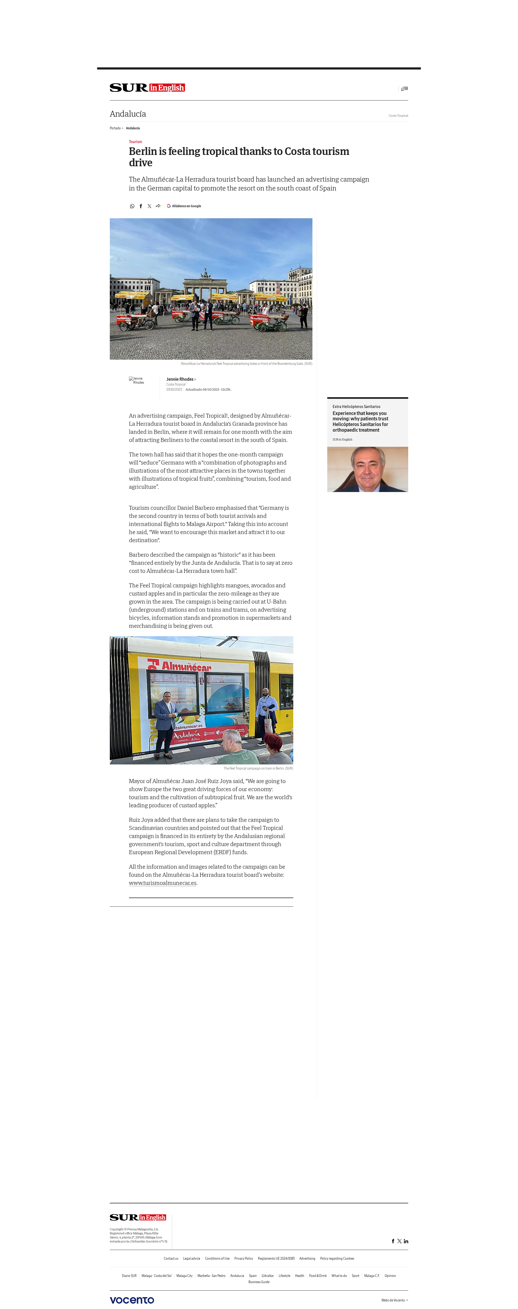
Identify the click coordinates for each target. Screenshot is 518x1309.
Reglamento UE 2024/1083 (276, 1258)
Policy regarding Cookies (337, 1258)
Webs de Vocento (393, 1300)
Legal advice (191, 1258)
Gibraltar (268, 1276)
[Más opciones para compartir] (158, 206)
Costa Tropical (398, 115)
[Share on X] (149, 206)
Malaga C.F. (372, 1276)
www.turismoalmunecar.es (162, 882)
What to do (339, 1276)
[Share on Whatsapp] (132, 206)
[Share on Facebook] (141, 206)
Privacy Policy (243, 1258)
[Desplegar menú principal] (404, 88)
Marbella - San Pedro (211, 1276)
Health (299, 1276)
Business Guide (259, 1282)
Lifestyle (284, 1276)
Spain (253, 1276)
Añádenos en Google (186, 206)
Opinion (390, 1276)
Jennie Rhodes (179, 379)
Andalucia (133, 128)
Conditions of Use (217, 1258)
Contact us (171, 1258)
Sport (355, 1276)
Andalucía (128, 113)
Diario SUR (129, 1276)
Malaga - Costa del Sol (157, 1276)
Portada (115, 128)
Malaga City (184, 1276)
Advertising (307, 1258)
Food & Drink (318, 1276)
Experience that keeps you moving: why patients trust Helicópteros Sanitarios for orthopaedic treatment (360, 421)
